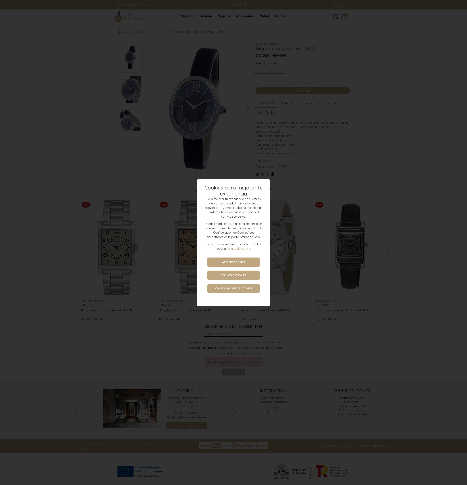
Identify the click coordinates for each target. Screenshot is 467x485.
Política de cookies (239, 248)
